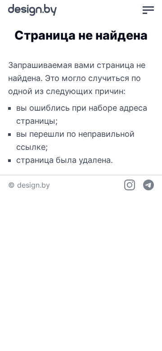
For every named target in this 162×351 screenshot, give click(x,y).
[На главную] (32, 10)
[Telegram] (148, 185)
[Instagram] (129, 185)
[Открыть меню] (148, 10)
